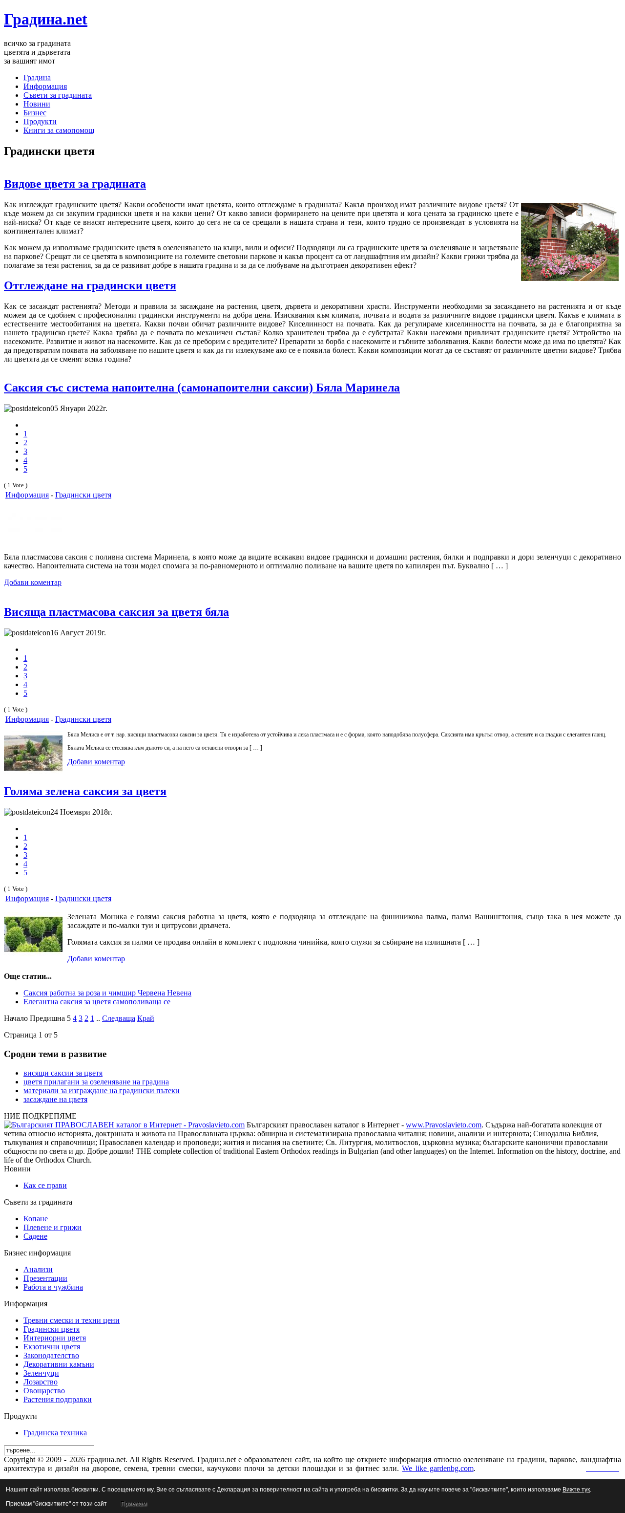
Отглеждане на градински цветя (90, 285)
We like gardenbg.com (437, 1468)
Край (145, 1018)
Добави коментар (33, 582)
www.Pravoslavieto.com (443, 1125)
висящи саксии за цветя (63, 1073)
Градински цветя (83, 495)
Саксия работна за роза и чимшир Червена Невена (107, 993)
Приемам (133, 1503)
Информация (27, 495)
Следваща (118, 1018)
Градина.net (45, 19)
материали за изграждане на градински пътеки (101, 1090)
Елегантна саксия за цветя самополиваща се (96, 1001)
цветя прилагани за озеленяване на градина (96, 1082)
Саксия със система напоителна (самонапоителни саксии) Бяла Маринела (202, 387)
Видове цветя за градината (75, 183)
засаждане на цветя (55, 1099)
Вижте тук (576, 1489)
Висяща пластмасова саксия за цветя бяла (116, 611)
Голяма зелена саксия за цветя (85, 791)
